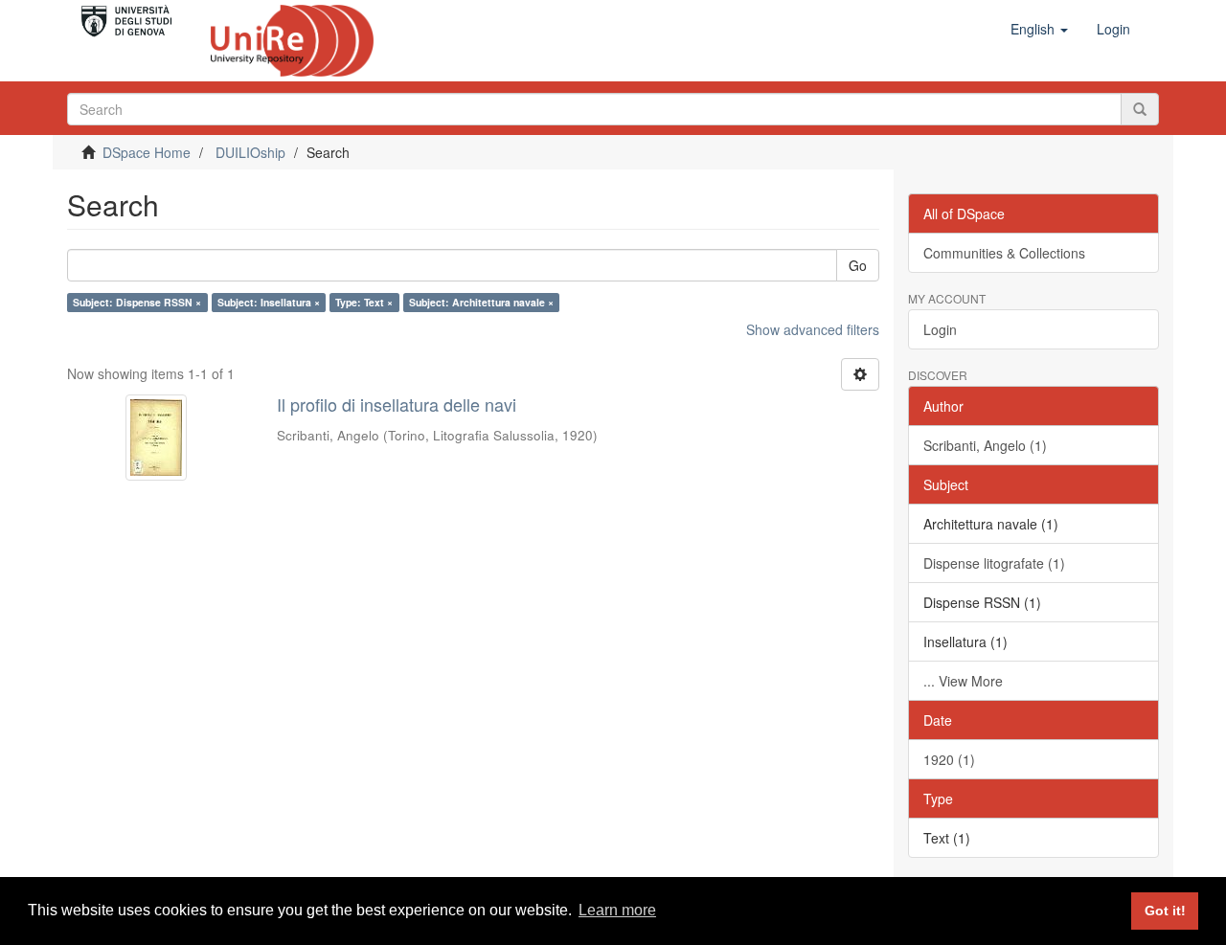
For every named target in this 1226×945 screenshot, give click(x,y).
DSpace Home (146, 152)
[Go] (1140, 109)
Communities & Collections (1004, 252)
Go (858, 265)
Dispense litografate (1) (994, 563)
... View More (963, 680)
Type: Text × (364, 302)
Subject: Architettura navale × (481, 302)
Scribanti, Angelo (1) (985, 445)
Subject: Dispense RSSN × (137, 302)
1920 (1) (949, 759)
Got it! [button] (1165, 910)
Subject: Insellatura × (268, 302)
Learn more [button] (617, 910)
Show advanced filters (812, 329)
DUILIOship (250, 152)
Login (940, 329)
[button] (1039, 29)
